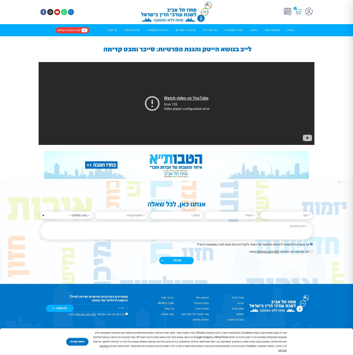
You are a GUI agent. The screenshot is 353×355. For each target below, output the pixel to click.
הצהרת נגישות (236, 319)
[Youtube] (57, 12)
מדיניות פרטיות (200, 319)
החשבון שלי (202, 297)
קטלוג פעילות (201, 303)
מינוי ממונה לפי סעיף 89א (195, 314)
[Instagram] (50, 12)
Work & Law (166, 303)
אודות (290, 30)
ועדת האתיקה (132, 30)
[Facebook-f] (43, 12)
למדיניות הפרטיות (268, 251)
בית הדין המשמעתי (157, 30)
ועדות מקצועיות (234, 30)
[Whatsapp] (64, 12)
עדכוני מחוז (167, 297)
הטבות (253, 30)
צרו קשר (112, 30)
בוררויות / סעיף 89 (185, 30)
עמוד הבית (238, 297)
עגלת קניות (238, 308)
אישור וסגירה (77, 341)
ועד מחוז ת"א (210, 30)
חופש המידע (202, 308)
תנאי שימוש (167, 314)
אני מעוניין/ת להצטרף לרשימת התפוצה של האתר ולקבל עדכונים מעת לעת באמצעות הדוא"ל (253, 244)
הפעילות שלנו (272, 30)
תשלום (240, 314)
